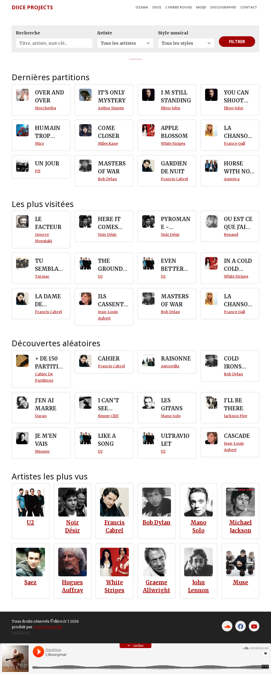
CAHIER (109, 358)
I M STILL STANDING (176, 96)
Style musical (173, 32)
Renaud (231, 234)
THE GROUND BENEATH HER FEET (111, 265)
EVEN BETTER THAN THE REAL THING (176, 265)
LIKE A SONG (107, 440)
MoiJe (201, 7)
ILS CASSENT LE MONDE (113, 300)
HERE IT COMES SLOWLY (109, 223)
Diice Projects (32, 7)
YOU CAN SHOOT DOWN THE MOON (236, 97)
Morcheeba (45, 108)
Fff (37, 171)
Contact (248, 7)
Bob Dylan (107, 179)
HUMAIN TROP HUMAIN (47, 132)
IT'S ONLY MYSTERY (112, 96)
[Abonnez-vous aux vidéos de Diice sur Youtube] (254, 626)
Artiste (104, 32)
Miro (39, 143)
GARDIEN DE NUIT (174, 167)
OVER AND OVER (49, 96)
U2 (100, 276)
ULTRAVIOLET (175, 440)
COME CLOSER (108, 132)
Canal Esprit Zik (47, 626)
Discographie (223, 7)
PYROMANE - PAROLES (176, 223)
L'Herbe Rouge (178, 7)
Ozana (142, 7)
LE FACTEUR (48, 223)
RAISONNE (176, 358)
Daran (41, 416)
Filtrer (237, 41)
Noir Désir (107, 234)
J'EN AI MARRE (45, 404)
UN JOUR (47, 163)
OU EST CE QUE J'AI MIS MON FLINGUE (238, 223)
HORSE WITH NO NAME (237, 168)
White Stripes (173, 143)
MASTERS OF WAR (112, 167)
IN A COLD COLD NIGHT (238, 265)
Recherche (28, 32)
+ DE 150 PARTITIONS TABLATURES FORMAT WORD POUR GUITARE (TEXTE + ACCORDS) (50, 363)
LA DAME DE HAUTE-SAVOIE (48, 300)
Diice (156, 7)
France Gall (234, 143)
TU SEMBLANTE (49, 265)
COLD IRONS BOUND (234, 363)
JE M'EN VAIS (46, 440)
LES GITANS (172, 404)
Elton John (170, 108)
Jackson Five (235, 416)
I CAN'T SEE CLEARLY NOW (110, 404)
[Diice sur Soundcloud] (227, 626)
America (232, 179)
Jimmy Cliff (108, 416)
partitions (21, 632)
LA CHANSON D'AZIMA (238, 132)
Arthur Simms (111, 108)
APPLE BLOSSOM (174, 132)
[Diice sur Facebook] (240, 626)
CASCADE (237, 436)
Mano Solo (171, 416)
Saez (30, 582)
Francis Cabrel (174, 179)
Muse (240, 582)
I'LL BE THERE (233, 404)
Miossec (42, 451)
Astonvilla (170, 366)
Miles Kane (108, 143)
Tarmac (42, 276)
